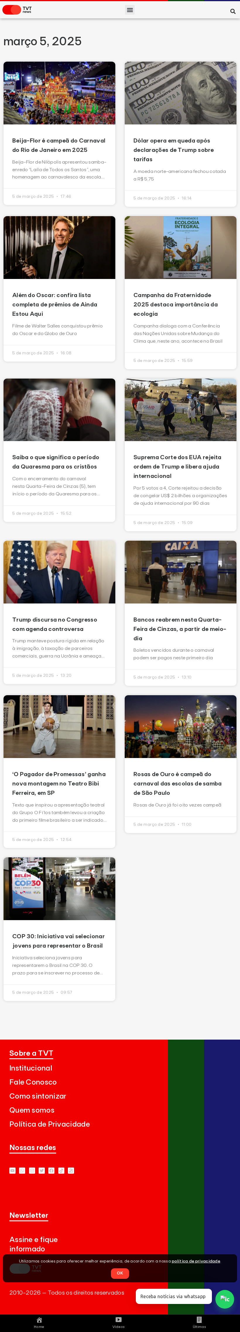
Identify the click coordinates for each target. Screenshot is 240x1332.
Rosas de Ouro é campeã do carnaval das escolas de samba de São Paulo (177, 783)
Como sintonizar (37, 1096)
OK (120, 1273)
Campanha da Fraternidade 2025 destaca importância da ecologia (175, 304)
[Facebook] (51, 1171)
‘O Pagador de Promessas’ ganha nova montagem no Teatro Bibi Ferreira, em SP (59, 783)
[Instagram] (32, 1171)
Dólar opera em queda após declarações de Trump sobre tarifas (173, 150)
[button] (130, 10)
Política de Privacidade (49, 1124)
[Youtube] (12, 1171)
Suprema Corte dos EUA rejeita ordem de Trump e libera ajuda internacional (177, 467)
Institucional (30, 1068)
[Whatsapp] (22, 1171)
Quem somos (31, 1110)
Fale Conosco (33, 1082)
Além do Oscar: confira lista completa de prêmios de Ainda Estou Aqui (54, 304)
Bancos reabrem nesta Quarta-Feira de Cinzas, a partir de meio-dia (179, 629)
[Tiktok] (61, 1171)
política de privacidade (196, 1261)
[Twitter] (42, 1171)
